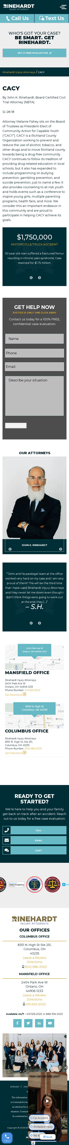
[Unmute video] (47, 1101)
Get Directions (14, 694)
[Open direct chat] (60, 1067)
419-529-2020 (32, 690)
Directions (34, 962)
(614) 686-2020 (33, 748)
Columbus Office (34, 936)
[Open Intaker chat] (33, 1143)
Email (38, 840)
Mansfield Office (34, 974)
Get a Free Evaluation (33, 53)
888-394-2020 (54, 1014)
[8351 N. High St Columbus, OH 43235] (34, 715)
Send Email (15, 426)
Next (38, 276)
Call (39, 830)
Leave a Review (34, 958)
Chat (38, 850)
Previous (30, 276)
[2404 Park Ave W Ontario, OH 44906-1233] (34, 657)
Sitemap (14, 1086)
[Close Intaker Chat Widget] (65, 1067)
